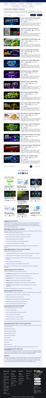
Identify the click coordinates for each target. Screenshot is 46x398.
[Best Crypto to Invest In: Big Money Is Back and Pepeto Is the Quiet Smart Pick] (12, 127)
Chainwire (19, 203)
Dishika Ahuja (27, 51)
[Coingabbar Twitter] (23, 173)
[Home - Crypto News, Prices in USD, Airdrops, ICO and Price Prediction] (38, 371)
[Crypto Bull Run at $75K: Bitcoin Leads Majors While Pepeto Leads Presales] (12, 42)
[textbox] (10, 15)
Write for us (28, 378)
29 (39, 166)
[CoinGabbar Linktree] (37, 384)
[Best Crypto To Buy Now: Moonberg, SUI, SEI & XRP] (36, 182)
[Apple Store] (37, 381)
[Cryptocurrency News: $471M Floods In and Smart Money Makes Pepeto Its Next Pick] (12, 148)
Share (26, 21)
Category (31, 6)
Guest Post (24, 6)
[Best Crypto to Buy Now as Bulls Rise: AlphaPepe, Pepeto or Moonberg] (36, 194)
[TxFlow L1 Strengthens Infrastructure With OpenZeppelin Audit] (10, 182)
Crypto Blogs (21, 3)
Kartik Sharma (18, 189)
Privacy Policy (21, 378)
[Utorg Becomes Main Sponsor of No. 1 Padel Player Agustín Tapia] (10, 193)
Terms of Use (21, 376)
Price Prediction (38, 3)
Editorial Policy (21, 380)
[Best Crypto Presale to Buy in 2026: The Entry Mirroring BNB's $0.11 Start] (12, 105)
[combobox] (10, 15)
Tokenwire (27, 19)
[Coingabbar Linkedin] (21, 173)
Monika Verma (5, 189)
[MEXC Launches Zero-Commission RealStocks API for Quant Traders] (10, 208)
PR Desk (6, 200)
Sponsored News (16, 6)
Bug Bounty (13, 380)
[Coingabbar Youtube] (25, 173)
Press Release (29, 3)
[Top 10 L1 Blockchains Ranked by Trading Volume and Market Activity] (12, 52)
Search (33, 15)
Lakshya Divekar (28, 30)
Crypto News (13, 3)
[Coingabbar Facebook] (19, 173)
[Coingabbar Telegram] (27, 173)
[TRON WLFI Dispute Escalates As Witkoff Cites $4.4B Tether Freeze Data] (12, 31)
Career (27, 377)
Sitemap (20, 383)
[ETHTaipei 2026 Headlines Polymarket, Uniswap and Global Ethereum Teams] (23, 209)
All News (6, 3)
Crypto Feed (13, 378)
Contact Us (28, 373)
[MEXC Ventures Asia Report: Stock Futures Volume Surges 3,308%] (23, 182)
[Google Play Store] (37, 379)
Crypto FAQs (13, 376)
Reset (40, 15)
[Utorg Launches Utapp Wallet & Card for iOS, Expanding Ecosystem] (36, 208)
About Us (28, 375)
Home (21, 1)
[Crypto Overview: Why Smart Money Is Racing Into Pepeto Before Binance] (12, 21)
